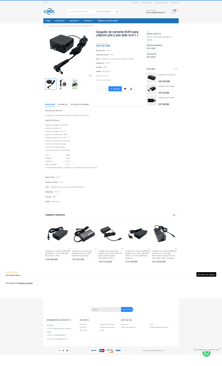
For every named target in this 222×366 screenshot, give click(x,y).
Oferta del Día (147, 2)
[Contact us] (206, 353)
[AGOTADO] (66, 225)
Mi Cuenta (83, 330)
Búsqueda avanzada (107, 327)
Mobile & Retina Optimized (159, 327)
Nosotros (83, 324)
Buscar (117, 11)
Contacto (83, 327)
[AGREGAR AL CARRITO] (120, 225)
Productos (124, 324)
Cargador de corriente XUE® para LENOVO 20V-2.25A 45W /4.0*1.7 (117, 34)
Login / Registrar (161, 2)
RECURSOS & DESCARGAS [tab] (80, 104)
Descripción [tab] (50, 104)
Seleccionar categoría (103, 11)
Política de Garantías (128, 327)
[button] (174, 215)
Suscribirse (127, 309)
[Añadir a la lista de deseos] (125, 88)
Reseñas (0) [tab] (62, 104)
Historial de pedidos (107, 324)
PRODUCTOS (175, 2)
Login (102, 330)
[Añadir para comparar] (130, 88)
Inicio (44, 26)
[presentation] (174, 68)
